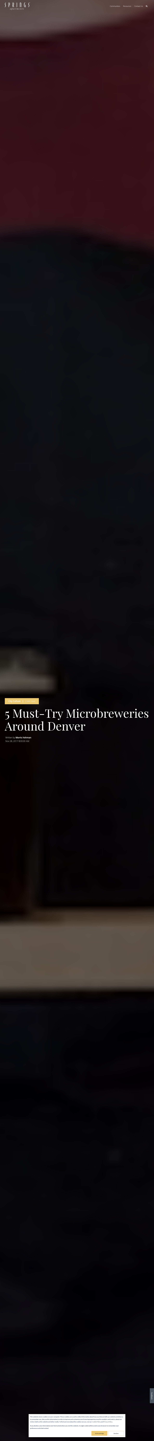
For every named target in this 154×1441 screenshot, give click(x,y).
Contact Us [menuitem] (138, 6)
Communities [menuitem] (115, 6)
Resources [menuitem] (127, 6)
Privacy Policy (108, 1422)
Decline (116, 1433)
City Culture (14, 701)
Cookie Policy (96, 1422)
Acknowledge (99, 1433)
